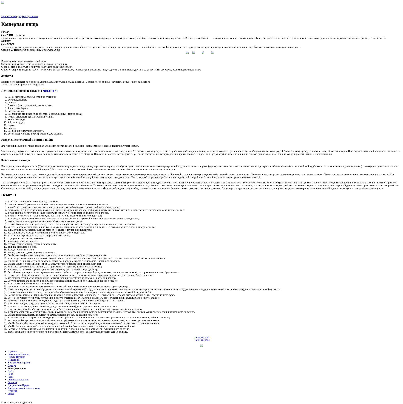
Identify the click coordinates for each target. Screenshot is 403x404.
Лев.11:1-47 (50, 90)
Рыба (10, 371)
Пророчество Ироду (18, 385)
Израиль (23, 16)
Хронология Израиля (19, 362)
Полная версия (202, 337)
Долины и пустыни (18, 379)
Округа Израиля (16, 357)
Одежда (12, 365)
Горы (10, 376)
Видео (11, 393)
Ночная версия (202, 340)
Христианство (9, 16)
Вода (10, 374)
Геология (12, 382)
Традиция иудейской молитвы (24, 388)
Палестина (13, 359)
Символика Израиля (18, 354)
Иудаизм (12, 391)
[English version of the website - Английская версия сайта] (2, 3)
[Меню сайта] (201, 346)
